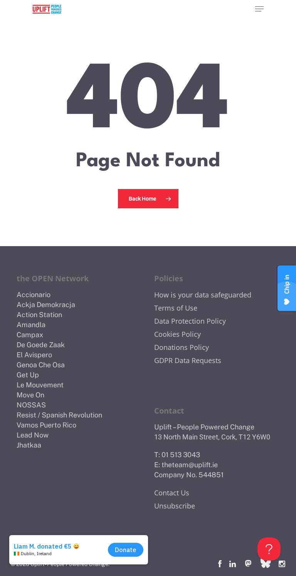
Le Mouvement (40, 385)
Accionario (33, 295)
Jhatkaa (29, 445)
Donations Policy (181, 347)
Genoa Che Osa (41, 365)
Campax (30, 335)
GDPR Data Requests (187, 360)
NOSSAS (31, 405)
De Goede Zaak (41, 345)
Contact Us (171, 492)
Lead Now (33, 435)
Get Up (28, 375)
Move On (30, 395)
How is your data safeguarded (202, 294)
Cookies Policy (177, 334)
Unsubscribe (174, 505)
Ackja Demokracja (46, 305)
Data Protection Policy (190, 321)
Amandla (31, 325)
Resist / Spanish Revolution (59, 415)
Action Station (39, 315)
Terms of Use (175, 307)
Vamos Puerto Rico (46, 425)
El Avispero (34, 355)
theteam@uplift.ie (189, 465)
